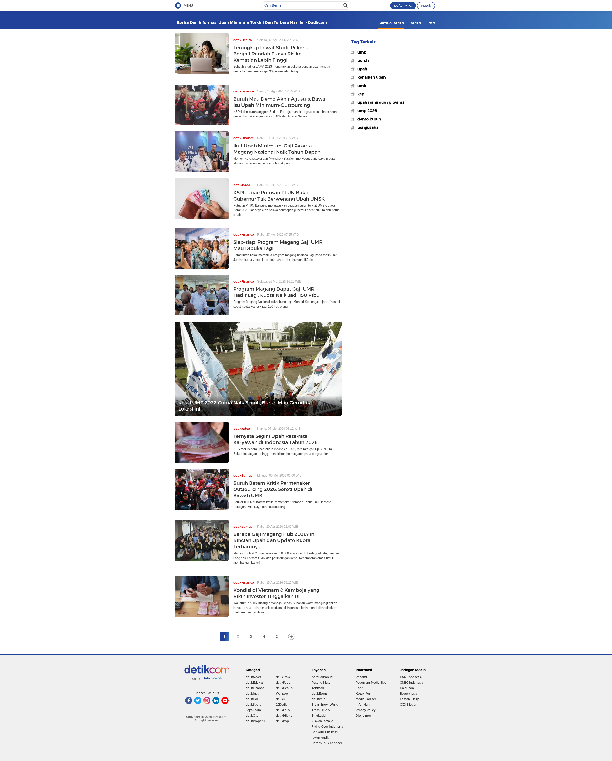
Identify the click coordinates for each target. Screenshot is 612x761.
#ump (360, 52)
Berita (415, 23)
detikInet (252, 693)
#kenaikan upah (370, 77)
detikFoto (283, 710)
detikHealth (284, 688)
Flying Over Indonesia (327, 726)
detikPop (282, 721)
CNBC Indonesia (411, 682)
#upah (361, 68)
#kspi (360, 94)
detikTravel (284, 677)
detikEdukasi (255, 682)
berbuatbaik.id (322, 677)
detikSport (253, 704)
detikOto (252, 715)
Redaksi (361, 677)
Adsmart (318, 688)
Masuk (426, 5)
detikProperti (255, 721)
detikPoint (319, 699)
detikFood (283, 682)
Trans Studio (321, 710)
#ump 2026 (366, 110)
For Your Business (325, 732)
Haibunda (407, 688)
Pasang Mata (321, 682)
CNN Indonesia (411, 677)
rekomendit (320, 737)
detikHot (252, 699)
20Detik (281, 704)
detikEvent (319, 693)
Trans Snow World (325, 704)
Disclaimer (363, 715)
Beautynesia (408, 693)
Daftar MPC (403, 5)
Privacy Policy (365, 710)
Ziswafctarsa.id (322, 721)
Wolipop (282, 693)
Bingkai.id (319, 715)
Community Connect (327, 743)
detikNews (253, 677)
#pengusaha (366, 127)
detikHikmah (285, 715)
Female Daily (409, 699)
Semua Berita (391, 23)
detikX (280, 699)
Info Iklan (363, 704)
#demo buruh (368, 119)
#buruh (362, 60)
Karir (359, 688)
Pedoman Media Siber (372, 682)
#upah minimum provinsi (379, 102)
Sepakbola (253, 710)
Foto (430, 23)
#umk (360, 85)
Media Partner (366, 699)
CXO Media (408, 704)
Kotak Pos (363, 693)
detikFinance (255, 688)
